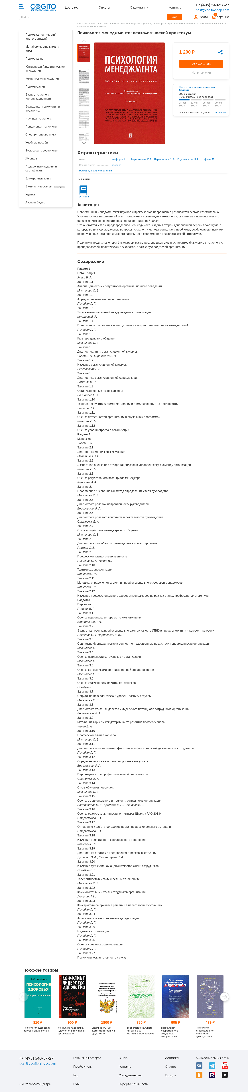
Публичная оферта (87, 1058)
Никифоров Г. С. (119, 159)
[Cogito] (43, 7)
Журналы (31, 158)
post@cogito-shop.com (212, 10)
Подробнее (220, 112)
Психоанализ (34, 58)
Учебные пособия (37, 142)
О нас (123, 1058)
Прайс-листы (82, 1066)
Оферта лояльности (133, 1084)
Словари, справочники (40, 134)
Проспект (115, 164)
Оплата (104, 7)
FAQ (76, 1084)
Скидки (170, 1075)
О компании (139, 7)
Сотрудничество (130, 1075)
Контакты (175, 7)
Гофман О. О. (210, 159)
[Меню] (22, 7)
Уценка (30, 194)
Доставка (71, 7)
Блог (76, 1075)
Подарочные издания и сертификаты (41, 168)
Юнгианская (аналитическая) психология (45, 68)
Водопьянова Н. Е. (188, 159)
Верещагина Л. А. (164, 159)
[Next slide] (83, 143)
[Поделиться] (220, 52)
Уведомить (201, 64)
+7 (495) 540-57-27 (212, 5)
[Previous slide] (83, 41)
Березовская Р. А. (141, 159)
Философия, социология (41, 150)
